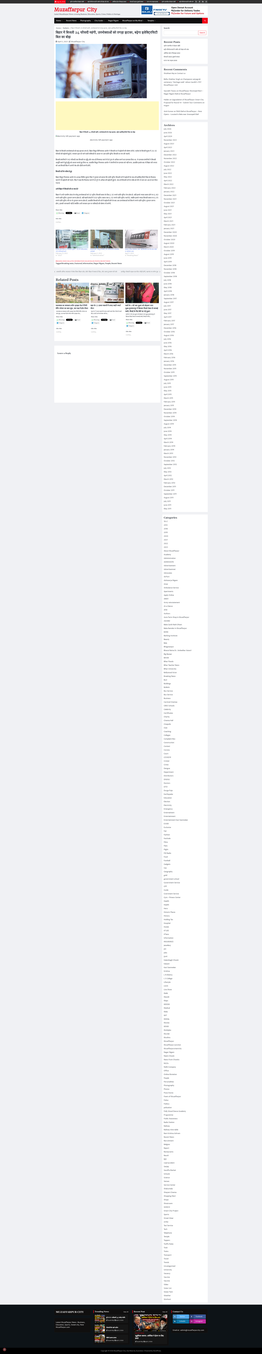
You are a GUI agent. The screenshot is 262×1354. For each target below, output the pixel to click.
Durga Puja (168, 790)
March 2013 (168, 453)
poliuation (168, 1107)
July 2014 (167, 428)
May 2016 (168, 346)
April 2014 (168, 439)
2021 (166, 540)
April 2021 (168, 217)
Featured (78, 263)
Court (166, 754)
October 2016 (169, 332)
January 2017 (169, 324)
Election (167, 802)
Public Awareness (171, 1119)
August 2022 (169, 166)
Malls (166, 993)
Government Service (172, 883)
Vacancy (167, 1273)
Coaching (167, 731)
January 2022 (169, 192)
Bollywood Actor (170, 672)
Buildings (167, 684)
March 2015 (168, 398)
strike (166, 1222)
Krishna (167, 971)
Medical (167, 1008)
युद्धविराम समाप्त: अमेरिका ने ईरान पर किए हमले (149, 1337)
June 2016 (168, 343)
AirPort (166, 577)
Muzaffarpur (169, 1041)
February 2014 (169, 446)
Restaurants (168, 1152)
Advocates (168, 573)
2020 (166, 536)
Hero (166, 908)
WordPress (157, 1351)
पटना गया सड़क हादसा (158, 2)
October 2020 (169, 240)
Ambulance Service (171, 588)
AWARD (167, 621)
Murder (167, 1034)
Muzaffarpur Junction (172, 1045)
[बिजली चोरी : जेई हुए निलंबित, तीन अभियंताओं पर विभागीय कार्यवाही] (106, 239)
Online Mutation (170, 1074)
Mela (166, 1012)
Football (167, 860)
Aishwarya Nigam (171, 580)
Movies (166, 1023)
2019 (166, 532)
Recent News (71, 21)
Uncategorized (169, 1266)
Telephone (168, 1233)
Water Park (168, 1292)
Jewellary (167, 945)
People (97, 261)
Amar (166, 584)
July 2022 (167, 169)
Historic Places (169, 912)
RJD (165, 1159)
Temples (150, 21)
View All (125, 1312)
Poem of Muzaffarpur (172, 1096)
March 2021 (168, 221)
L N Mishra (168, 975)
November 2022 (170, 158)
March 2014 (168, 442)
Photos (166, 1089)
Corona (167, 750)
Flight (166, 849)
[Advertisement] (107, 115)
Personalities (169, 1082)
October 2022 (169, 162)
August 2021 (169, 206)
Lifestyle (167, 982)
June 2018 (168, 284)
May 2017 (167, 313)
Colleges (167, 735)
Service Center (169, 1185)
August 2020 (169, 243)
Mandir (166, 997)
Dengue (167, 768)
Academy (167, 554)
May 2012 (168, 472)
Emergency (168, 809)
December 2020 (170, 232)
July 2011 (167, 501)
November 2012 (170, 457)
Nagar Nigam (113, 21)
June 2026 (168, 133)
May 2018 (168, 287)
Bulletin (70, 261)
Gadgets (167, 864)
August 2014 (169, 424)
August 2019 (169, 254)
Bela (165, 643)
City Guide (98, 21)
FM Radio (167, 853)
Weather (167, 1296)
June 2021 (168, 210)
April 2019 (168, 262)
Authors (167, 613)
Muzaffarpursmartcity (173, 1049)
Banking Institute (170, 636)
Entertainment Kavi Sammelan (176, 820)
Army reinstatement (172, 602)
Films (166, 842)
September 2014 (170, 420)
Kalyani (166, 964)
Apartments (168, 591)
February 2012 (169, 483)
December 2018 (170, 265)
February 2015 (169, 402)
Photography (85, 21)
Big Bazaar (168, 654)
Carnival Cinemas (170, 702)
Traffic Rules (168, 1244)
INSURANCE (168, 942)
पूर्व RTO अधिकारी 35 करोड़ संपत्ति (115, 1317)
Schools (167, 1174)
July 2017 (167, 306)
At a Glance (168, 606)
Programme (168, 1115)
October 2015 (169, 372)
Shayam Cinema (170, 1192)
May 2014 (168, 435)
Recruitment (169, 1141)
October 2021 (169, 203)
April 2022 (168, 181)
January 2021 (169, 228)
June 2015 (167, 387)
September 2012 (170, 464)
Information (79, 261)
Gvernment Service (171, 894)
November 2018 (170, 269)
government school (171, 879)
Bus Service (168, 691)
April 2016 (168, 350)
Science (167, 1178)
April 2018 (168, 291)
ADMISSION (169, 562)
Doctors (167, 783)
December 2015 (170, 365)
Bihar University (170, 669)
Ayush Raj (111, 1320)
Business (167, 698)
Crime (166, 765)
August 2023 (169, 144)
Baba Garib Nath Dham (173, 625)
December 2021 (170, 195)
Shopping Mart (170, 1196)
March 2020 (169, 247)
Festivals (167, 838)
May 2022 (168, 177)
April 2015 (168, 394)
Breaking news (68, 263)
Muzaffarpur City (75, 9)
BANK (166, 632)
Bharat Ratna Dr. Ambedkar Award (177, 650)
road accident (169, 1163)
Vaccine (167, 1277)
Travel (166, 1259)
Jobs (165, 953)
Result (166, 1155)
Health (166, 901)
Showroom (168, 1203)
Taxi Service (168, 1225)
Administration (170, 558)
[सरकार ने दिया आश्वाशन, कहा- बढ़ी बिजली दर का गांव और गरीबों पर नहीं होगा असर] (141, 239)
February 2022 (170, 188)
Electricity (168, 805)
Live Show (168, 990)
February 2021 (169, 225)
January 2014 (169, 450)
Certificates (168, 713)
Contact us (181, 73)
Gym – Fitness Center (172, 897)
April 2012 (168, 475)
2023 (166, 547)
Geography (168, 872)
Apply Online (169, 595)
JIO (165, 949)
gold (165, 875)
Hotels (166, 927)
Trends (166, 1262)
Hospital (167, 923)
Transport (168, 1255)
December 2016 (170, 328)
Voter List (168, 1288)
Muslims (167, 1037)
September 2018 (170, 276)
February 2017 (169, 321)
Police (166, 1100)
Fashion (167, 835)
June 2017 (167, 310)
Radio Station (169, 1122)
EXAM (166, 824)
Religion (167, 1144)
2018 (166, 529)
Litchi (166, 986)
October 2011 (169, 490)
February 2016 (169, 357)
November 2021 (170, 199)
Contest (167, 746)
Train (166, 1248)
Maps (166, 1001)
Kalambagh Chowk (171, 960)
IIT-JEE (166, 931)
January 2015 (169, 405)
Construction (169, 743)
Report (166, 1148)
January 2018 (169, 295)
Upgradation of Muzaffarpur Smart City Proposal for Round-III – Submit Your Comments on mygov (184, 103)
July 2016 (167, 339)
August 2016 (169, 335)
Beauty (166, 639)
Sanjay (166, 1166)
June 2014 (168, 431)
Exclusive (167, 827)
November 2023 (170, 140)
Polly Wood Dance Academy (175, 1111)
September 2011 (170, 494)
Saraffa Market (170, 1170)
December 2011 (170, 487)
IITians (166, 934)
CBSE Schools (169, 706)
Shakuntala (168, 1189)
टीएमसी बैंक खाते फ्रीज (112, 1328)
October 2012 (169, 461)
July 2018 (167, 280)
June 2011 (167, 505)
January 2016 (169, 361)
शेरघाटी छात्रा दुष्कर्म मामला (142, 2)
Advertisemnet (170, 569)
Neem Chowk (169, 1056)
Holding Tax (168, 919)
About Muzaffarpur (171, 551)
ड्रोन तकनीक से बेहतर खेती (83, 2)
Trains (166, 1251)
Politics (166, 1104)
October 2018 (169, 273)
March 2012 (168, 479)
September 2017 (170, 298)
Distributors (168, 776)
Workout (167, 1299)
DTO (166, 787)
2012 (166, 525)
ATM (165, 610)
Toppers (167, 1240)
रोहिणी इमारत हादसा (111, 1338)
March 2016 (168, 354)
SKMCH (167, 1207)
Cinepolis (167, 724)
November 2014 (170, 413)
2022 (166, 543)
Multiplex (167, 1030)
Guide (166, 890)
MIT (165, 1015)
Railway (167, 1126)
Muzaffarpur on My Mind (132, 21)
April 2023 (168, 147)
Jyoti (165, 956)
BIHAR (166, 658)
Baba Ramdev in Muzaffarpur (175, 628)
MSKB (166, 1026)
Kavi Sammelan (170, 967)
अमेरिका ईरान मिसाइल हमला (125, 2)
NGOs (166, 1063)
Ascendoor (139, 1351)
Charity (167, 717)
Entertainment (169, 816)
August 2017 (169, 302)
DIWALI (167, 779)
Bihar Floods (168, 661)
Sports (166, 1214)
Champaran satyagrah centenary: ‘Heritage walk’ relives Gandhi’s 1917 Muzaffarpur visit (182, 82)
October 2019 (169, 251)
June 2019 (168, 258)
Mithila (166, 1019)
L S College (168, 978)
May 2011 (167, 509)
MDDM (167, 1004)
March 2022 (168, 184)
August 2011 (168, 498)
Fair (165, 831)
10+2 (166, 521)
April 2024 (168, 136)
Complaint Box (169, 739)
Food (166, 857)
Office (166, 1071)
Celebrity (167, 709)
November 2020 (170, 236)
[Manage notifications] (4, 1349)
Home (58, 21)
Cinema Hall (168, 720)
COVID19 (167, 757)
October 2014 (169, 416)
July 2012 (167, 468)
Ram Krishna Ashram (172, 1133)
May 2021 (168, 214)
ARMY (166, 599)
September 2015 (170, 376)
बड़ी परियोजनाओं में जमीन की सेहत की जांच (103, 2)
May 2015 (167, 391)
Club (165, 728)
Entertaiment (169, 813)
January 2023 (169, 151)
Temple (166, 1237)
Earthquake (168, 794)
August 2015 (169, 380)
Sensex (166, 1181)
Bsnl (165, 680)
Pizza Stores (168, 1093)
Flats (166, 846)
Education (168, 798)
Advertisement (170, 566)
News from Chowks (171, 1060)
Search (167, 28)
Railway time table (171, 1130)
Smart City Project (171, 1211)
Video (166, 1284)
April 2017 (168, 317)
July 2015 (167, 383)
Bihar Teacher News (171, 665)
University (168, 1270)
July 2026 (167, 129)
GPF (165, 886)
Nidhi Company (170, 1067)
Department (169, 772)
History (167, 916)
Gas (165, 868)
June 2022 (168, 173)
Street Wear (168, 1218)
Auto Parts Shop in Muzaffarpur (176, 617)
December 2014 (170, 409)
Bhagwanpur (169, 647)
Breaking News (61, 261)
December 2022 (170, 155)
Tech (165, 1229)
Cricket (166, 761)
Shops (166, 1200)
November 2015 (170, 369)
